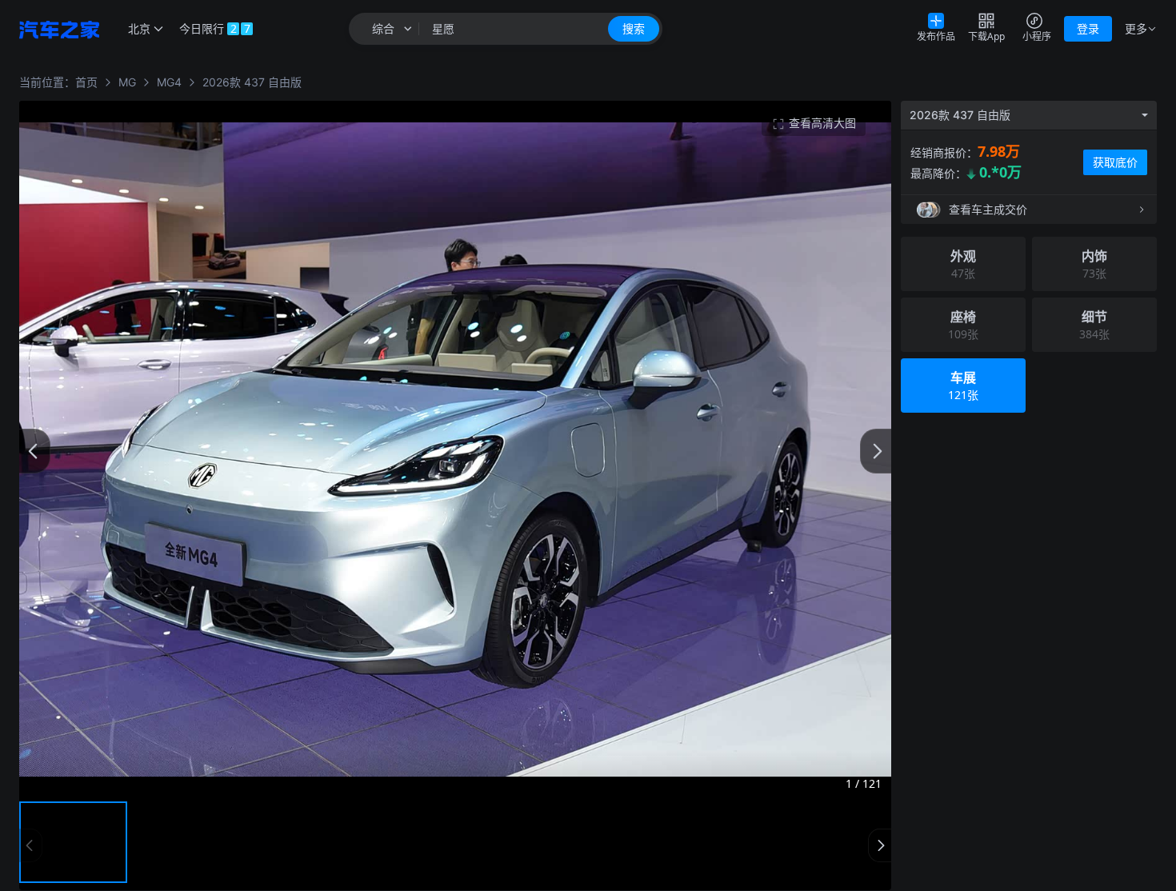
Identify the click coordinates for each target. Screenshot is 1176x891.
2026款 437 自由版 (252, 82)
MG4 (169, 82)
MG (127, 82)
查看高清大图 (822, 122)
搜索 (633, 28)
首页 (86, 82)
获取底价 (1115, 162)
